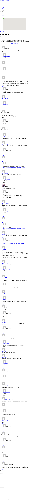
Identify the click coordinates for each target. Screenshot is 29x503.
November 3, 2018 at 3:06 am (5, 79)
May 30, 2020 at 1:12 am (4, 293)
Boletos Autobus (3, 6)
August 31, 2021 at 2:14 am (6, 412)
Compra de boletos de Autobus (14, 43)
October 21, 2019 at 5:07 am (5, 173)
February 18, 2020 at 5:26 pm (5, 263)
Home (2, 12)
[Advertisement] (13, 2)
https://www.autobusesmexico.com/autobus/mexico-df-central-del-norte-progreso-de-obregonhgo (14, 243)
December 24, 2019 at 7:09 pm (5, 249)
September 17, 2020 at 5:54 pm (5, 385)
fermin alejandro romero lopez (8, 399)
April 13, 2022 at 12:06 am (6, 457)
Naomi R (6, 277)
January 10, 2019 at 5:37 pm (5, 98)
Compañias (3, 7)
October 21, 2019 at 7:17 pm (6, 179)
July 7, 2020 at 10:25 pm (4, 357)
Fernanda (6, 172)
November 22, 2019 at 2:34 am (6, 211)
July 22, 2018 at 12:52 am (4, 64)
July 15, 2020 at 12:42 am (6, 363)
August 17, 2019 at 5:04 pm (6, 136)
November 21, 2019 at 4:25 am (5, 203)
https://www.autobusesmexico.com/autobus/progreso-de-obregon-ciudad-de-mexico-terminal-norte (14, 73)
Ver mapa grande (2, 31)
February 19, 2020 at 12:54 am (6, 269)
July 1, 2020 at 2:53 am (4, 351)
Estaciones (3, 14)
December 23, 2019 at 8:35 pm (5, 234)
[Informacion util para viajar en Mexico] (4, 0)
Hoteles (2, 8)
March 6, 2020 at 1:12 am (6, 285)
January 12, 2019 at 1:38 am (6, 104)
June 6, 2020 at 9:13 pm (4, 322)
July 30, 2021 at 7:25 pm (4, 406)
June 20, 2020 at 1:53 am (6, 343)
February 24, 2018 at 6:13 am (6, 56)
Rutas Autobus (3, 5)
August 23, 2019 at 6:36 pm (5, 144)
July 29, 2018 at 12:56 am (6, 70)
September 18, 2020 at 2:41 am (6, 392)
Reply (2, 52)
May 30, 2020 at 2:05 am (6, 299)
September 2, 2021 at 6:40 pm (5, 420)
